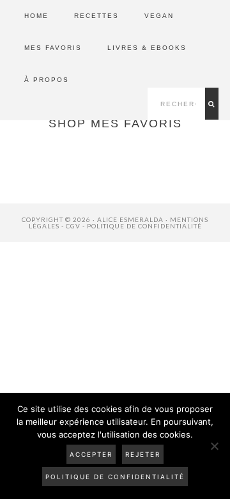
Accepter (91, 454)
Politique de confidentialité (144, 226)
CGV (73, 226)
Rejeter (142, 454)
